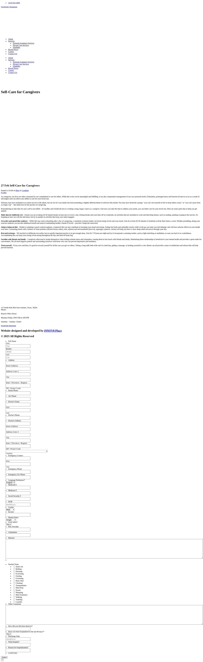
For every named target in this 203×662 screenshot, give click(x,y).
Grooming (19, 578)
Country (9, 453)
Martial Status (13, 518)
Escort (18, 590)
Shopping (19, 592)
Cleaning (19, 583)
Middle (9, 349)
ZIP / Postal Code (13, 388)
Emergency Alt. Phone (16, 475)
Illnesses (11, 538)
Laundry (19, 602)
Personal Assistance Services (23, 43)
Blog (17, 190)
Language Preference (16, 480)
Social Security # (14, 496)
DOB (10, 502)
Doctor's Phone (14, 415)
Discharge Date (14, 636)
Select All (19, 567)
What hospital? (13, 642)
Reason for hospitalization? (18, 648)
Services (11, 41)
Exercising (20, 574)
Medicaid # (12, 485)
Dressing (19, 571)
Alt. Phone (12, 396)
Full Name (12, 341)
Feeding (19, 576)
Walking (19, 597)
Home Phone (13, 390)
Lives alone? (13, 522)
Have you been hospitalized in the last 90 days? (26, 632)
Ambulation (12, 532)
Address (11, 360)
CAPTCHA (12, 653)
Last (7, 355)
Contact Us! (12, 54)
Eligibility (16, 47)
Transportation (21, 585)
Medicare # (12, 490)
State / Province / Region (16, 383)
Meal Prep (19, 588)
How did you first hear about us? (20, 626)
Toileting (19, 600)
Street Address (12, 366)
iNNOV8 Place (53, 330)
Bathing (19, 569)
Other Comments (14, 604)
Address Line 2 (12, 371)
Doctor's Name (13, 402)
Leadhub (25, 190)
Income (11, 512)
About (10, 39)
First (8, 343)
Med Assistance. (22, 595)
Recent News (13, 50)
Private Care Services (21, 45)
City (7, 377)
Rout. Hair (20, 581)
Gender (11, 507)
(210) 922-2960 (12, 310)
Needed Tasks (13, 564)
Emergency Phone (15, 469)
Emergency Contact (15, 456)
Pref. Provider (13, 527)
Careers (11, 52)
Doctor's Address (14, 421)
